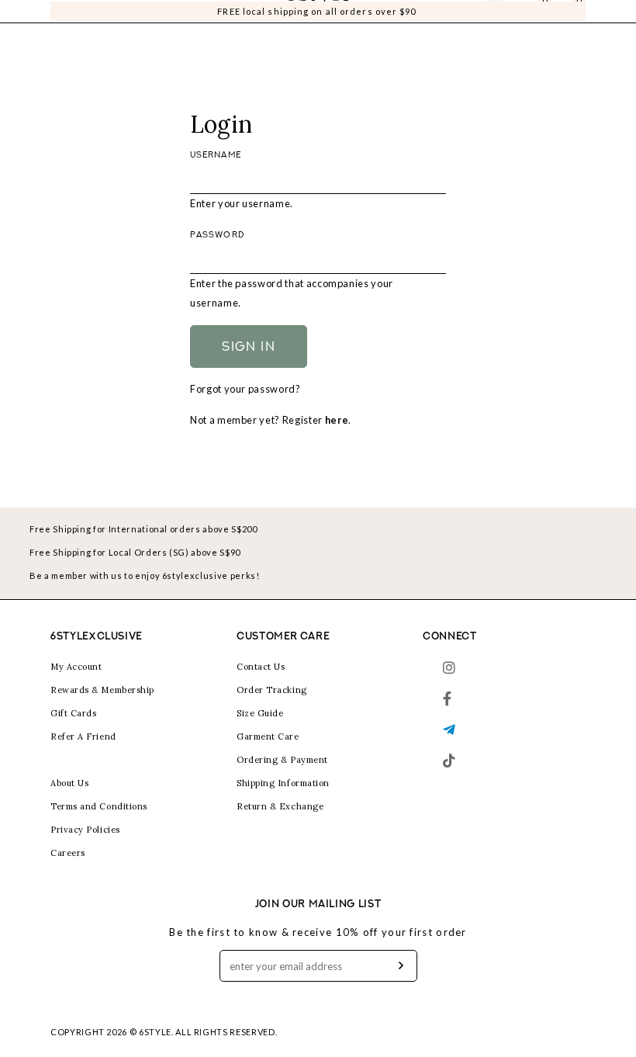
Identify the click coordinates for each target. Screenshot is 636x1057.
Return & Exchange (280, 806)
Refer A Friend (83, 736)
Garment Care (268, 736)
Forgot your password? (245, 389)
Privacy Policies (85, 829)
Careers (67, 852)
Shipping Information (283, 783)
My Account (76, 666)
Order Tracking (272, 689)
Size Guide (260, 713)
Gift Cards (73, 713)
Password (217, 235)
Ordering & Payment (282, 759)
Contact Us (261, 666)
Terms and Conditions (98, 806)
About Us (69, 783)
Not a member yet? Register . (270, 420)
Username (215, 155)
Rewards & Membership (102, 689)
